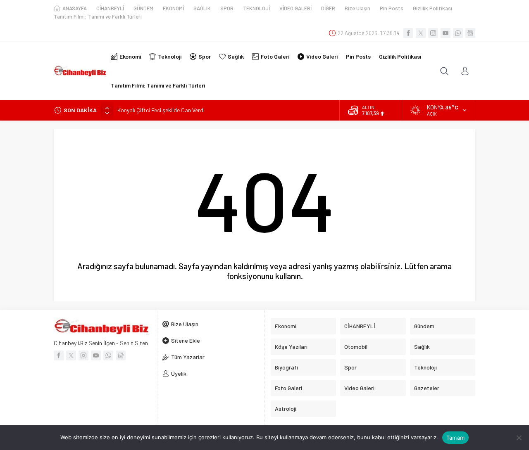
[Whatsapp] (458, 33)
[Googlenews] (470, 33)
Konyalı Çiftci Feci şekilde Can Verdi (161, 110)
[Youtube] (445, 33)
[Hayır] (519, 437)
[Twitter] (421, 33)
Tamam (455, 437)
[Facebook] (408, 33)
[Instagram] (433, 33)
